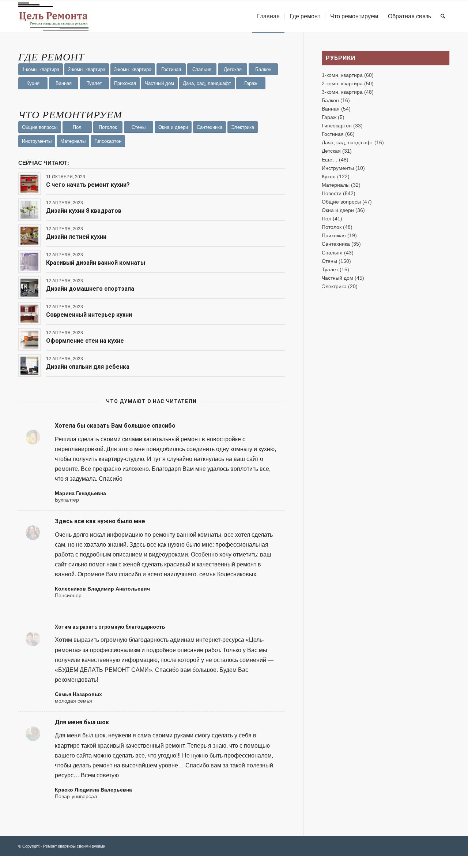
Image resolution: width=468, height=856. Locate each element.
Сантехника (336, 244)
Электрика (334, 286)
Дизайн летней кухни (76, 236)
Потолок (331, 227)
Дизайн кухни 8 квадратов (83, 210)
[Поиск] (443, 16)
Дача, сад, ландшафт (347, 142)
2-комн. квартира (342, 83)
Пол (326, 219)
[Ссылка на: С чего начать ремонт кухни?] (29, 184)
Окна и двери (338, 210)
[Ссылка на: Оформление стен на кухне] (29, 340)
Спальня (332, 253)
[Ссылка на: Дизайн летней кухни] (29, 236)
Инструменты (338, 168)
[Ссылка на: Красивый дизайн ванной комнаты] (29, 262)
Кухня (329, 176)
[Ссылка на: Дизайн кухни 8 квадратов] (29, 210)
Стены (329, 261)
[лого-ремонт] (53, 16)
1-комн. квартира (342, 75)
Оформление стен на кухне (85, 340)
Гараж (329, 117)
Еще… (329, 160)
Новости (331, 193)
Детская (331, 151)
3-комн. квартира (342, 92)
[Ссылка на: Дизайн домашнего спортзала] (29, 288)
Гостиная (333, 134)
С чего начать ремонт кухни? (88, 184)
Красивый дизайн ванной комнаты (95, 262)
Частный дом (337, 278)
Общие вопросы (341, 202)
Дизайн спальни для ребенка (87, 366)
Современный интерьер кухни (89, 314)
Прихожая (334, 235)
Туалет (330, 269)
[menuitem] (268, 16)
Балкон (330, 100)
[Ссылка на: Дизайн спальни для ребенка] (29, 366)
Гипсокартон (337, 126)
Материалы (336, 185)
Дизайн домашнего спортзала (90, 288)
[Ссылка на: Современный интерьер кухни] (29, 314)
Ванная (331, 109)
